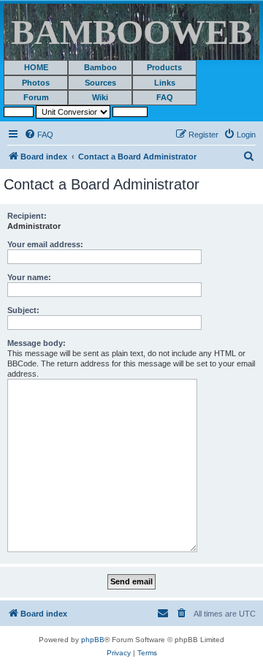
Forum (36, 97)
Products (164, 67)
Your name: (29, 277)
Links (164, 82)
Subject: (23, 310)
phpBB (92, 640)
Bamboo (100, 67)
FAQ (164, 97)
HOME (36, 67)
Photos (36, 82)
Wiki (100, 97)
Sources (100, 82)
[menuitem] (38, 134)
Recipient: (27, 215)
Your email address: (45, 244)
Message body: (36, 343)
